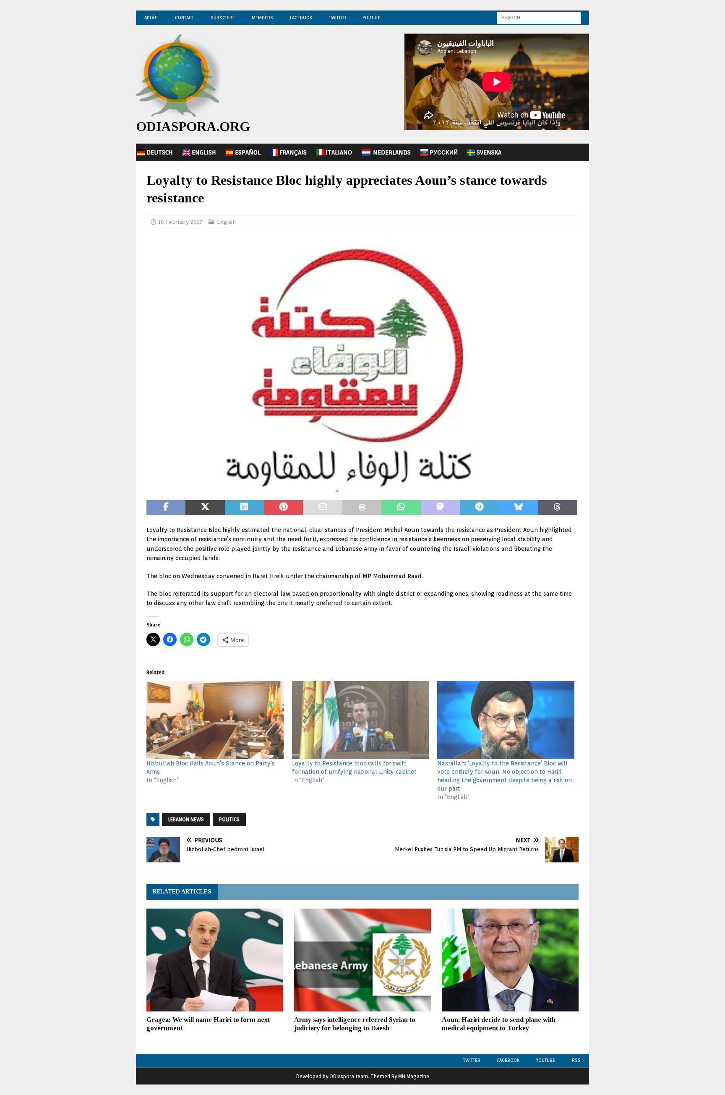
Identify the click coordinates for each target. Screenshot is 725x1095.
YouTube (372, 18)
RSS (576, 1060)
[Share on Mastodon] (440, 507)
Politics (229, 819)
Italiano (339, 152)
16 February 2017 (180, 222)
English (204, 152)
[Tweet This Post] (204, 507)
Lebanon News (186, 819)
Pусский (444, 152)
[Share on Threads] (557, 507)
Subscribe (223, 18)
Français (293, 152)
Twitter (337, 18)
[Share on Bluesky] (518, 507)
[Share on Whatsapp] (400, 507)
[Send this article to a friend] (322, 507)
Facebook (301, 18)
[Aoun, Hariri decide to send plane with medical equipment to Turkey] (510, 960)
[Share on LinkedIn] (244, 507)
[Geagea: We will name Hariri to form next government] (214, 960)
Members (262, 18)
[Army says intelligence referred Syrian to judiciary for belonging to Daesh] (362, 960)
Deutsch (159, 152)
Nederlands (392, 152)
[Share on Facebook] (165, 507)
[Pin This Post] (283, 507)
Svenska (489, 152)
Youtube (545, 1060)
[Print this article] (361, 507)
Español (248, 152)
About (151, 18)
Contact (184, 18)
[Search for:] (539, 17)
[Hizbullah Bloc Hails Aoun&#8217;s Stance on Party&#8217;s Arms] (215, 720)
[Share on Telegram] (479, 507)
